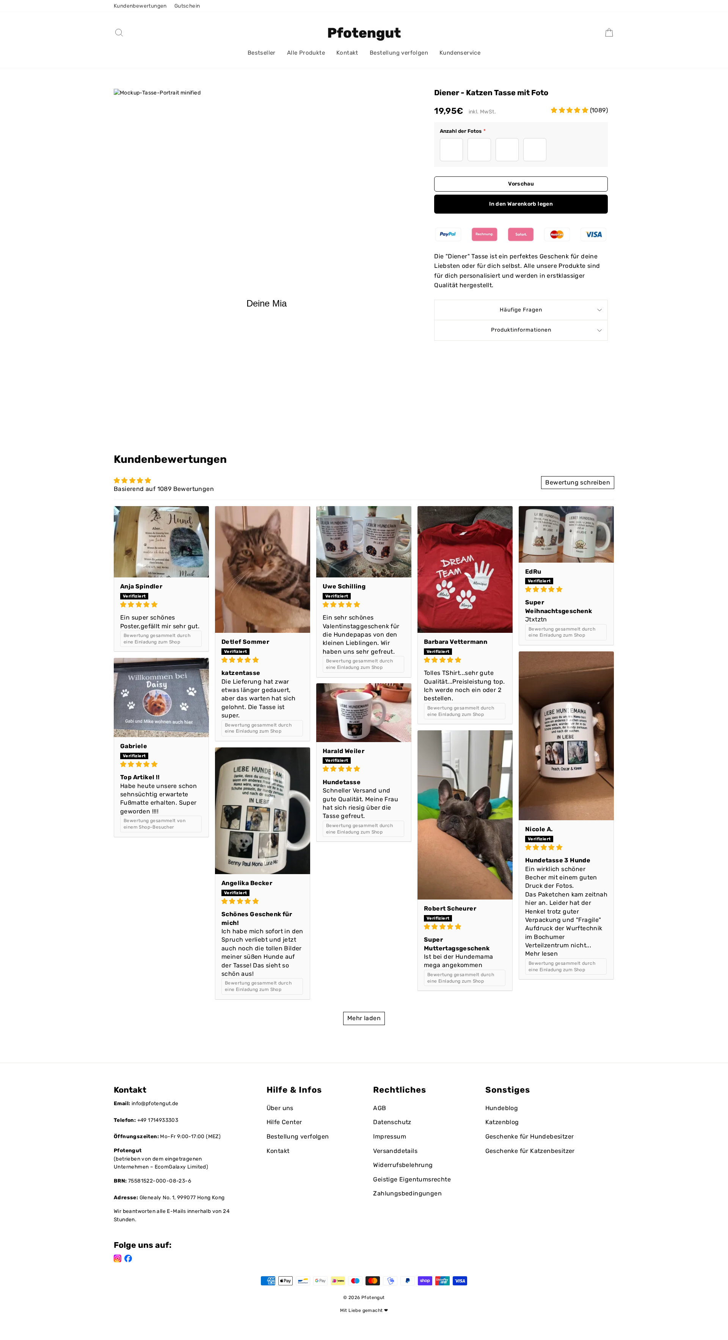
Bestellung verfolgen (399, 52)
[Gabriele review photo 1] (161, 698)
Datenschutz (392, 1122)
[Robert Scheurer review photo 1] (465, 815)
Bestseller (262, 52)
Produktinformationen (521, 330)
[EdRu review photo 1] (566, 534)
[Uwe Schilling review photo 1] (363, 542)
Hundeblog (501, 1108)
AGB (379, 1108)
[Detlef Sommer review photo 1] (262, 569)
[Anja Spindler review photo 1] (161, 542)
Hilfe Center (284, 1122)
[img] (161, 604)
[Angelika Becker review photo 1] (262, 810)
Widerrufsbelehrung (403, 1165)
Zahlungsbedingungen (407, 1193)
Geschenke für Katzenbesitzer (530, 1150)
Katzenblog (502, 1122)
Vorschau (521, 184)
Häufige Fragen (521, 310)
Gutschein (187, 6)
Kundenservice (459, 52)
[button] (570, 110)
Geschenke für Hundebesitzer (529, 1136)
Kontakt (347, 52)
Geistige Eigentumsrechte (412, 1179)
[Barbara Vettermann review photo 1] (465, 569)
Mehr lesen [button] (541, 953)
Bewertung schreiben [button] (577, 482)
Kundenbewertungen (140, 6)
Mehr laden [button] (364, 1018)
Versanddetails (395, 1150)
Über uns (280, 1108)
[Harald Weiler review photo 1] (363, 712)
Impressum (389, 1136)
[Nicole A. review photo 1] (566, 736)
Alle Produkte (306, 52)
